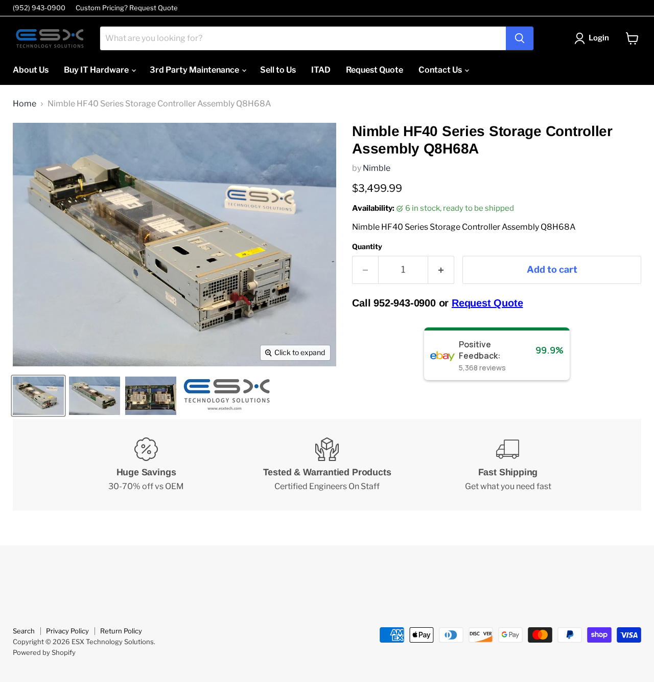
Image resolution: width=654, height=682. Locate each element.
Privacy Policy (67, 631)
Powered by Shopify (44, 652)
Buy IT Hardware (97, 70)
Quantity (367, 247)
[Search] (519, 38)
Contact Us (440, 70)
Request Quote (374, 70)
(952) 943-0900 (39, 8)
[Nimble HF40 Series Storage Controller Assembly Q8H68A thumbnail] (38, 396)
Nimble (376, 168)
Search (24, 631)
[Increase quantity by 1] (441, 270)
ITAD (321, 70)
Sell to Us (278, 70)
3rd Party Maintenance (195, 70)
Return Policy (121, 631)
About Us (31, 70)
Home (24, 103)
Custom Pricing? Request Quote (127, 8)
